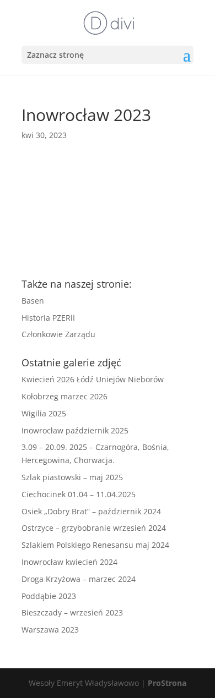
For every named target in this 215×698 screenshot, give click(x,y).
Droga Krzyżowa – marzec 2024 (79, 579)
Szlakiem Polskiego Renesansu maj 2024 (95, 545)
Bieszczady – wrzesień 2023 (72, 612)
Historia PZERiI (48, 317)
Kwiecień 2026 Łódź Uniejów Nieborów (93, 379)
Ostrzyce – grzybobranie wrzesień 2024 (94, 528)
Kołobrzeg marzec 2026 (65, 396)
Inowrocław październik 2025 (75, 430)
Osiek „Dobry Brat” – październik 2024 (91, 511)
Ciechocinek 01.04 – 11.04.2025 (79, 494)
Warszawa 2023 (50, 629)
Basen (33, 300)
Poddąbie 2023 (49, 596)
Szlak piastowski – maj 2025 (72, 477)
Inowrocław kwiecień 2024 (69, 562)
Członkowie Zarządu (58, 334)
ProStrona (167, 683)
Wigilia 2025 (44, 413)
